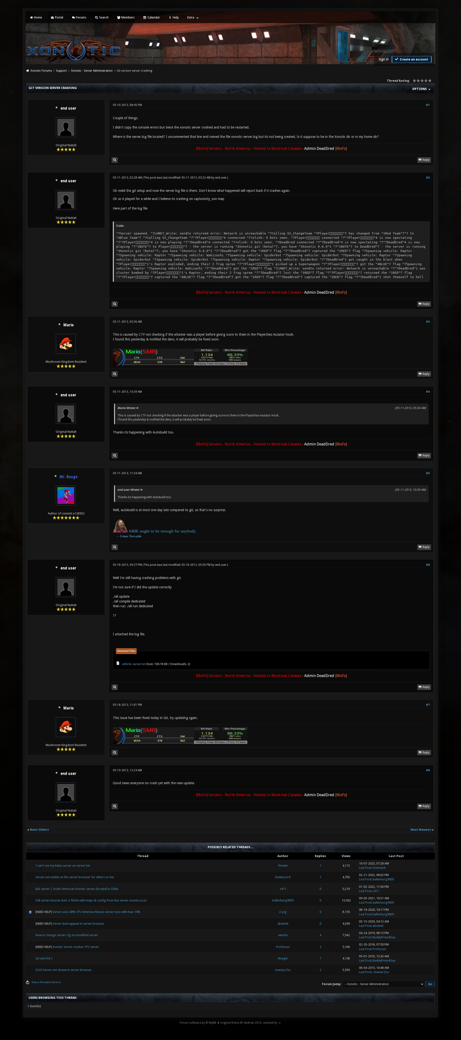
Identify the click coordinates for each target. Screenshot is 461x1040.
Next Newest (421, 829)
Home (37, 17)
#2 (428, 177)
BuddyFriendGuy (384, 937)
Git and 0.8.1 (44, 958)
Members (127, 17)
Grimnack (379, 868)
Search (103, 17)
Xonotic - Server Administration (92, 70)
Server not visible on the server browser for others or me (75, 877)
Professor (283, 947)
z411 (283, 889)
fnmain (283, 865)
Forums (80, 17)
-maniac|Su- (282, 970)
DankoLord (283, 877)
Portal (58, 17)
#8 (428, 770)
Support (61, 70)
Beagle (283, 958)
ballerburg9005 (383, 879)
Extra (190, 17)
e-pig (283, 912)
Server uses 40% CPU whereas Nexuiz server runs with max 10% (96, 912)
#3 (428, 321)
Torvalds (135, 536)
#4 (428, 391)
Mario (68, 325)
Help (175, 17)
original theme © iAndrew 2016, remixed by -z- (250, 1022)
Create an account (413, 59)
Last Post (365, 868)
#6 (428, 565)
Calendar (153, 17)
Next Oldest (39, 829)
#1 (428, 105)
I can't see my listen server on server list (63, 865)
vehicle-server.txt (134, 664)
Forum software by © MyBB (198, 1022)
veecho (283, 935)
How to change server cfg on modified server (67, 935)
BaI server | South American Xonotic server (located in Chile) (77, 889)
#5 (428, 473)
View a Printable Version (46, 982)
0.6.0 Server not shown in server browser (64, 970)
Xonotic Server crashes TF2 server (76, 947)
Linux (124, 536)
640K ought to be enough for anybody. (163, 531)
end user (68, 108)
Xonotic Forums (41, 70)
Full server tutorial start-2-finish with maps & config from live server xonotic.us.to (91, 900)
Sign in (384, 59)
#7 (428, 705)
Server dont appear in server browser (78, 923)
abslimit (283, 923)
